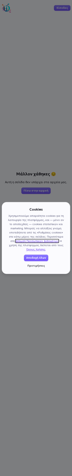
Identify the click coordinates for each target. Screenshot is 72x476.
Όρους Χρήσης (35, 249)
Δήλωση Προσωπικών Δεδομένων (37, 241)
